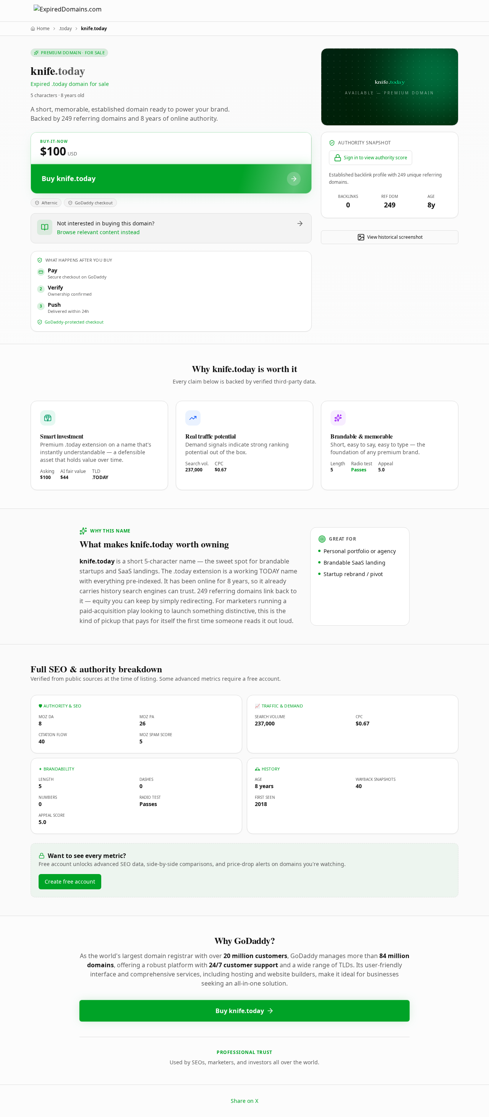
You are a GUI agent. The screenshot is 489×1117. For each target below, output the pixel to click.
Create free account (70, 881)
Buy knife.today (239, 1011)
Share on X (244, 1100)
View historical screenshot (395, 237)
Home (43, 29)
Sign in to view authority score (375, 157)
